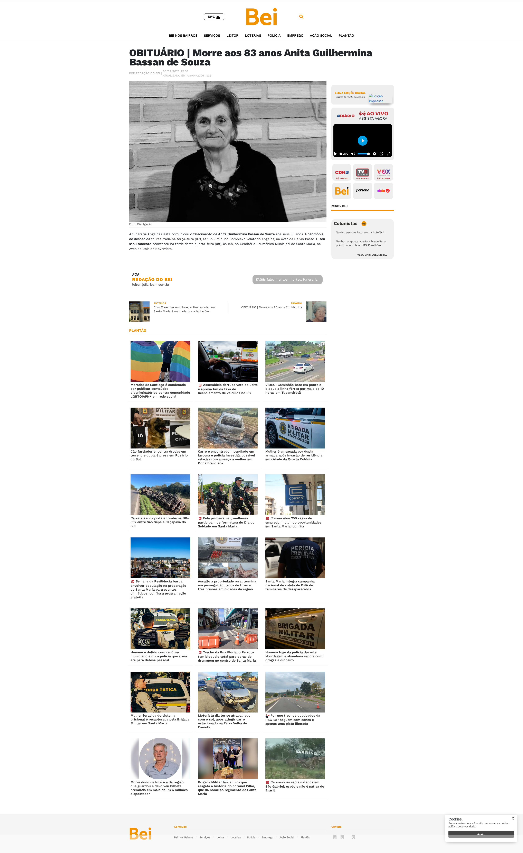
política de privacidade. (462, 826)
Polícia (274, 35)
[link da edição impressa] (380, 98)
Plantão (346, 35)
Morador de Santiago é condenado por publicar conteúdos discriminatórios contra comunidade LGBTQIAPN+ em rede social (160, 390)
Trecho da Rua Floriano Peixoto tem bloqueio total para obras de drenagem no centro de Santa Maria (227, 656)
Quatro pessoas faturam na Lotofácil (360, 232)
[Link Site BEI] (341, 191)
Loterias (253, 35)
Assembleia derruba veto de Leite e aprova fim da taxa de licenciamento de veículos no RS (228, 389)
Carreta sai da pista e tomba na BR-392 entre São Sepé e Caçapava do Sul (160, 522)
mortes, (295, 279)
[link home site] (261, 16)
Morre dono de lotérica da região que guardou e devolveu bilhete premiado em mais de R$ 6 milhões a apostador (159, 788)
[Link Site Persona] (362, 191)
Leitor (232, 35)
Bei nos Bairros (183, 35)
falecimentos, (277, 279)
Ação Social (321, 35)
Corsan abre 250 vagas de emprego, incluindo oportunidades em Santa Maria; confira (293, 522)
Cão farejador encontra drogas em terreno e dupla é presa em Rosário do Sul (159, 455)
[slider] (341, 154)
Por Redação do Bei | (145, 73)
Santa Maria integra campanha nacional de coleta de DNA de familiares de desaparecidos (290, 585)
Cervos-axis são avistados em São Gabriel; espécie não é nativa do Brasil (294, 786)
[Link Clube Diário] (383, 191)
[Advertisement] (261, 844)
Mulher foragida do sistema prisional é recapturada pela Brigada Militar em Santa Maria (160, 719)
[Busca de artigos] (301, 16)
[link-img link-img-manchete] (160, 361)
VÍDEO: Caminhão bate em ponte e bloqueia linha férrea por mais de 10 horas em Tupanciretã (294, 388)
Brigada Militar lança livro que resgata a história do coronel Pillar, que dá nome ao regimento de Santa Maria (227, 788)
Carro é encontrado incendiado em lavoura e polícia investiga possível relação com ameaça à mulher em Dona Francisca (226, 457)
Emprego (295, 35)
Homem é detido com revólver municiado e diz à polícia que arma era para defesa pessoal (159, 656)
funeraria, (310, 279)
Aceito (481, 834)
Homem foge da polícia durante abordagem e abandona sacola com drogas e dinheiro (293, 656)
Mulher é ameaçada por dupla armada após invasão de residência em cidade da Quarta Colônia (293, 455)
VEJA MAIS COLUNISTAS (372, 254)
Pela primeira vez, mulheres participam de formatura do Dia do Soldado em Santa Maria (226, 522)
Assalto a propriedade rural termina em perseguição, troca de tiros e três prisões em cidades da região (227, 585)
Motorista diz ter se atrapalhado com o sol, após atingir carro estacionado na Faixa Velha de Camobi (224, 721)
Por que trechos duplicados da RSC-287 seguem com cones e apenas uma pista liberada (292, 720)
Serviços (212, 35)
